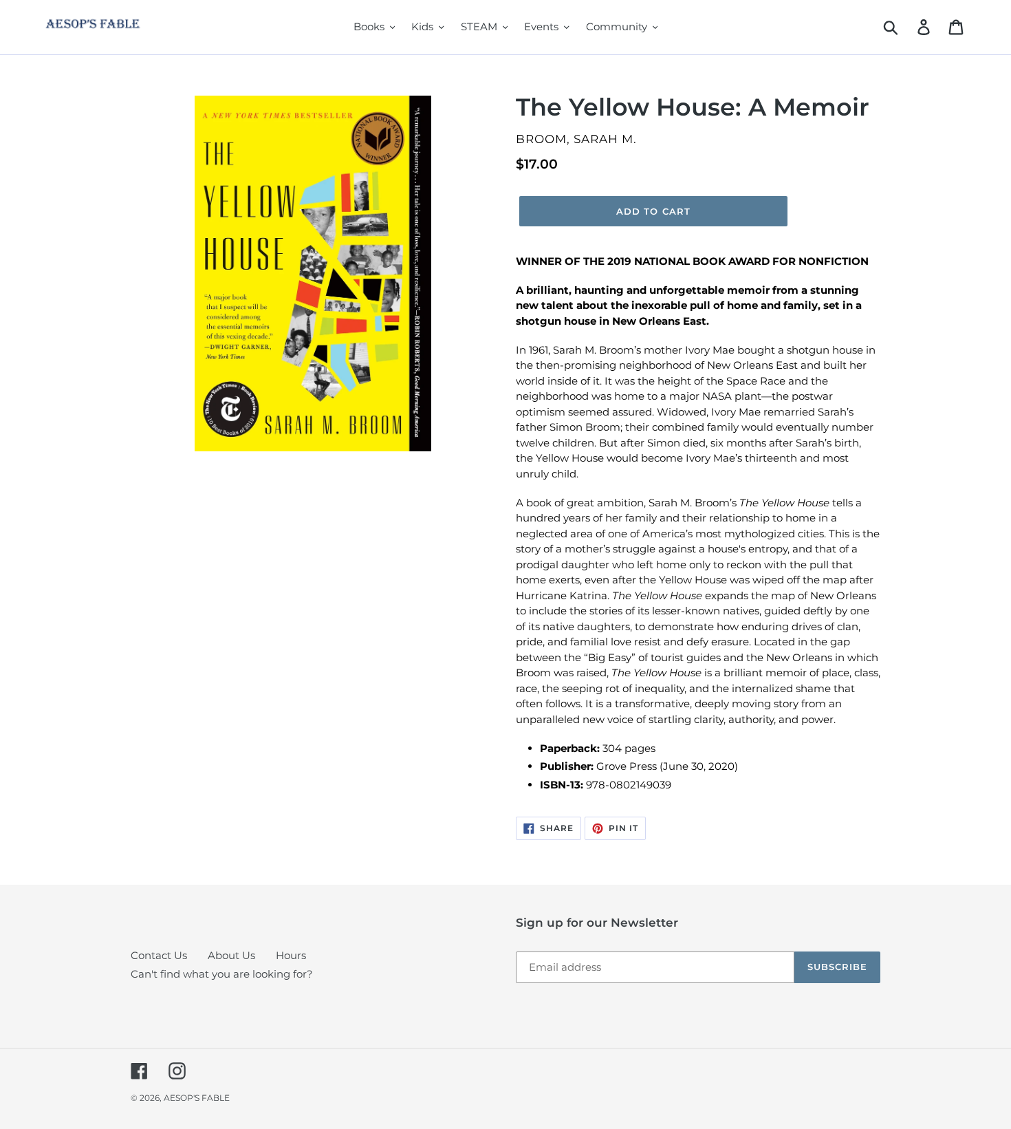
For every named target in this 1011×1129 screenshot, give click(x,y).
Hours (291, 955)
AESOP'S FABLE (197, 1098)
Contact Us (159, 955)
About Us (231, 955)
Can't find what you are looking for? (222, 973)
